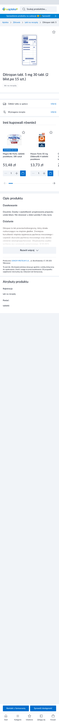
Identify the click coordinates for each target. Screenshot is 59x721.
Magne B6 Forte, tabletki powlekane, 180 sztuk (13, 155)
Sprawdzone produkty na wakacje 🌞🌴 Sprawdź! (28, 16)
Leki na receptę (31, 22)
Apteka (5, 22)
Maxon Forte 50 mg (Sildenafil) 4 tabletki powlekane (39, 156)
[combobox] (38, 9)
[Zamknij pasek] (55, 16)
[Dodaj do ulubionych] (54, 32)
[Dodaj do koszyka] (23, 173)
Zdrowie (16, 22)
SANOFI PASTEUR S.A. (21, 261)
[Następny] (54, 183)
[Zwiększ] (16, 173)
